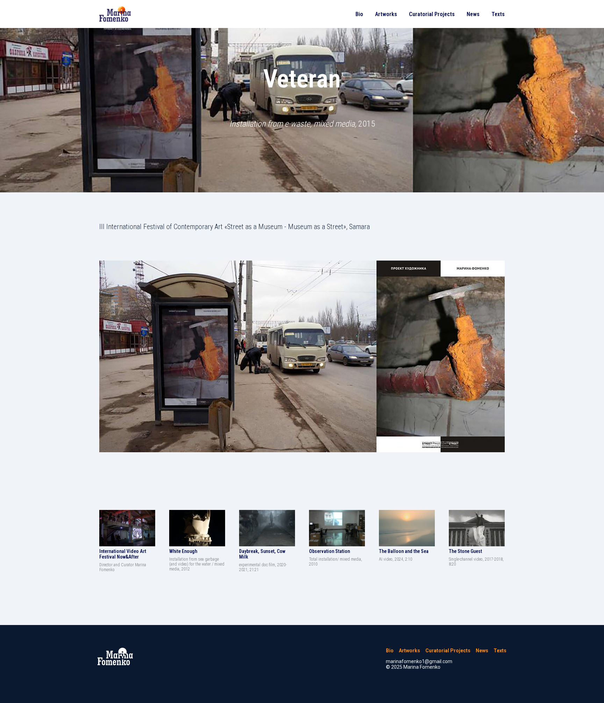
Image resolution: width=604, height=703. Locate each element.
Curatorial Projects (432, 14)
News (473, 14)
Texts (498, 14)
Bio (359, 14)
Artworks (386, 14)
